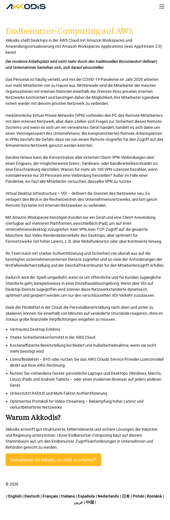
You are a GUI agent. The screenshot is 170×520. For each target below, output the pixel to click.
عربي (78, 502)
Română (154, 496)
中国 (90, 502)
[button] (158, 6)
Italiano (68, 496)
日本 (126, 496)
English (14, 496)
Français (50, 496)
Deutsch (32, 496)
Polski (138, 496)
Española (86, 496)
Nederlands (108, 496)
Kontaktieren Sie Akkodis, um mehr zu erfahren (53, 459)
